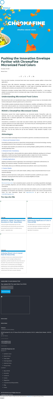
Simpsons (3, 327)
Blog (5, 385)
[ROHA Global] (2, 316)
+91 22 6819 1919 (6, 343)
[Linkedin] (35, 76)
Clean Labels (7, 358)
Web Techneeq (9, 394)
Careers (5, 378)
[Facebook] (22, 76)
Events (5, 387)
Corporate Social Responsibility (11, 382)
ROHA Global (4, 318)
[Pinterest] (31, 76)
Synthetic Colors (7, 353)
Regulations (6, 380)
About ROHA (7, 370)
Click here (29, 396)
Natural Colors (4, 71)
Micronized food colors (7, 183)
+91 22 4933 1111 (6, 341)
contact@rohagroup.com (8, 194)
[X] (27, 76)
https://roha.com (30, 192)
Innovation (6, 373)
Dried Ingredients (8, 360)
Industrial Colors (8, 363)
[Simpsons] (2, 325)
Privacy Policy (7, 365)
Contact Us (6, 375)
